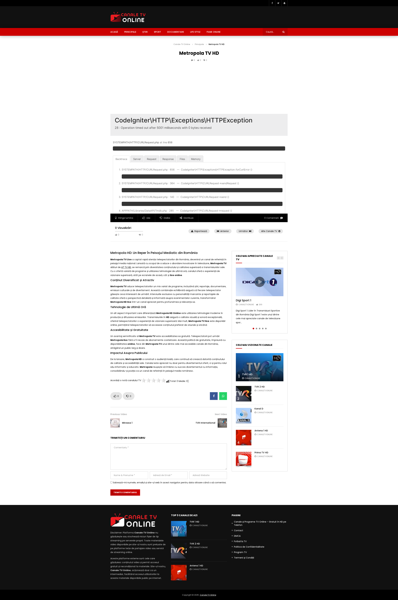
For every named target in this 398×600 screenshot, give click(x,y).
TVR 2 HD (260, 386)
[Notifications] (284, 3)
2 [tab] (256, 328)
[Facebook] (272, 3)
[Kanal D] (243, 415)
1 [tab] (253, 328)
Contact (238, 530)
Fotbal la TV (240, 541)
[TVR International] (222, 423)
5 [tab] (266, 328)
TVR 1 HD (247, 374)
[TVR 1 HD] (259, 367)
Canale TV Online (182, 44)
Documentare (175, 31)
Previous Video (118, 414)
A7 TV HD (126, 267)
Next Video (221, 414)
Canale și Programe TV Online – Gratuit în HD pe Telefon (260, 523)
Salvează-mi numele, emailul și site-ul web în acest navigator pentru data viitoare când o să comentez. (169, 482)
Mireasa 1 (127, 422)
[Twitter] (278, 3)
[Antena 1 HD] (243, 437)
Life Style (195, 31)
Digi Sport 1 (243, 300)
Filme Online (213, 31)
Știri (145, 31)
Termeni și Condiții (244, 557)
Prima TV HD (261, 452)
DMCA (237, 535)
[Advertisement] (199, 92)
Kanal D (259, 408)
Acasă (114, 31)
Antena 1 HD (261, 430)
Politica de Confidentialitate (249, 546)
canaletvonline (246, 304)
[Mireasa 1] (115, 423)
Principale (130, 31)
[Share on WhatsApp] (223, 396)
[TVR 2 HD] (243, 394)
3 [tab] (259, 328)
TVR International (205, 422)
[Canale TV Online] (128, 17)
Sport (157, 31)
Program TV (240, 552)
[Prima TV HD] (243, 459)
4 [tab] (263, 328)
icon (260, 282)
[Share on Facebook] (214, 396)
